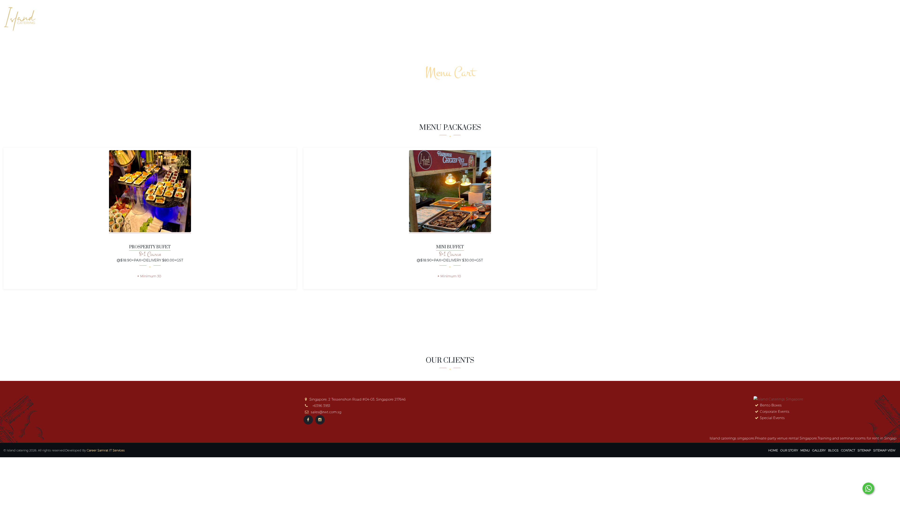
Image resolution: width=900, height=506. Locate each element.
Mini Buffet (450, 247)
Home (712, 18)
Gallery (840, 18)
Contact (884, 18)
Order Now (792, 18)
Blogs (862, 18)
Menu (805, 450)
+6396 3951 (321, 405)
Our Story (735, 18)
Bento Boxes (771, 405)
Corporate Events (774, 411)
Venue (818, 18)
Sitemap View (884, 450)
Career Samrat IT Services (106, 450)
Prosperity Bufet (150, 247)
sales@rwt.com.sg (326, 412)
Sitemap (864, 450)
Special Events (772, 418)
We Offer (763, 18)
